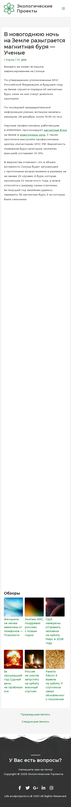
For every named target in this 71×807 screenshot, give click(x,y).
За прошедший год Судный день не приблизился (13, 681)
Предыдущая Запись (35, 714)
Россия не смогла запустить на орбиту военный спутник (32, 681)
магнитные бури (55, 130)
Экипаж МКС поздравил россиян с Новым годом (34, 627)
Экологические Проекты (34, 8)
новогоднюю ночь (32, 134)
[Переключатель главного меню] (63, 8)
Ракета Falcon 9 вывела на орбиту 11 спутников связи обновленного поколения (55, 685)
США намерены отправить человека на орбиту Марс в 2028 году (54, 631)
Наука (10, 59)
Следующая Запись (35, 721)
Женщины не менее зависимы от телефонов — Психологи (13, 627)
